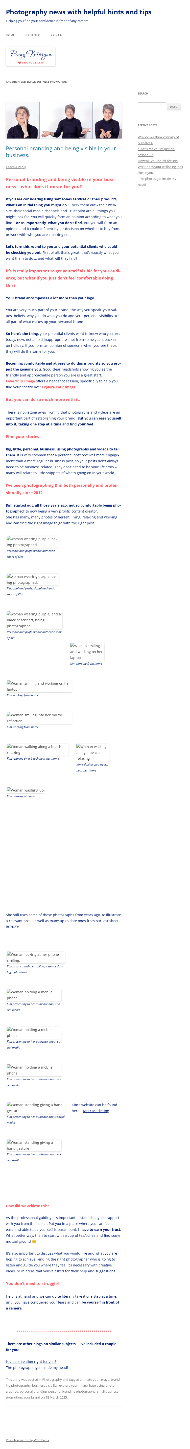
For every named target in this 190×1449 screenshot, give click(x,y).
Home (10, 35)
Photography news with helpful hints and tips (78, 11)
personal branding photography (71, 1391)
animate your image (94, 1379)
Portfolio (32, 35)
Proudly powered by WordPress (27, 1440)
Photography (52, 1379)
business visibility (45, 1385)
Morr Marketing (96, 1110)
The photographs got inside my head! (37, 1367)
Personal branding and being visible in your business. (61, 151)
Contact (58, 35)
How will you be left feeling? (158, 161)
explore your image (73, 1385)
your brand (32, 1397)
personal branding (33, 1391)
